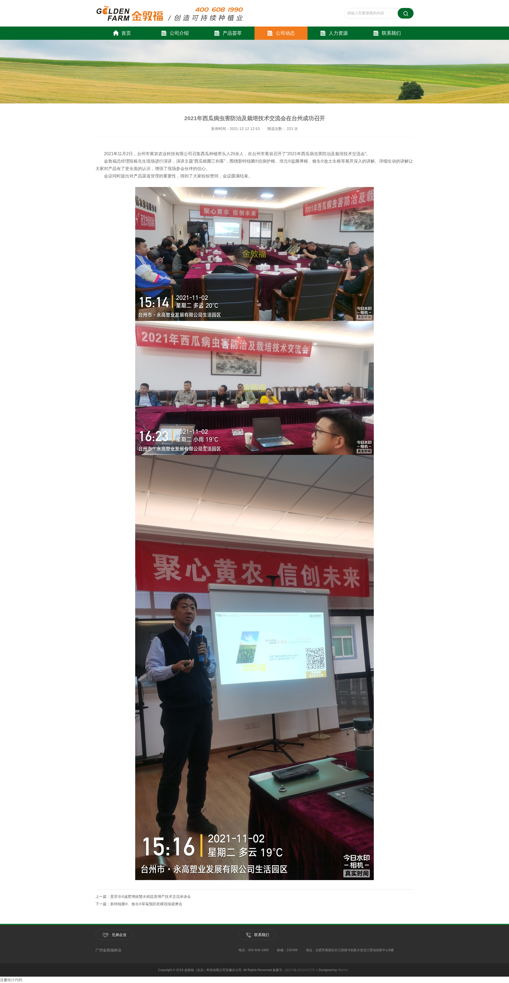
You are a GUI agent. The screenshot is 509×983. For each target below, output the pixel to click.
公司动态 (285, 33)
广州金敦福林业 (108, 950)
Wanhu (343, 970)
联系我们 (391, 33)
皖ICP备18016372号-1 (301, 970)
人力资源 (338, 33)
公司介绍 (179, 33)
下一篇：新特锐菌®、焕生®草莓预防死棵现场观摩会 (138, 904)
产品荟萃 (232, 33)
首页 (126, 33)
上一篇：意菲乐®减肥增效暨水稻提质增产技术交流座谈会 (143, 896)
